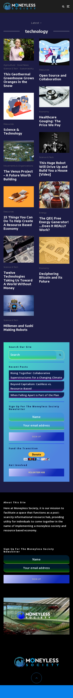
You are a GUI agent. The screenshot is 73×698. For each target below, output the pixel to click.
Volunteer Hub (36, 472)
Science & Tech (11, 68)
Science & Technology (13, 131)
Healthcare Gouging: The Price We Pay (50, 121)
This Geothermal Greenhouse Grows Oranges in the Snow (19, 79)
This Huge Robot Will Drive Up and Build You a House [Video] (53, 168)
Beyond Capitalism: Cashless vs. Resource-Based (31, 386)
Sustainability (27, 68)
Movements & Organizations (18, 165)
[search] (60, 355)
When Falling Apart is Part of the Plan (34, 395)
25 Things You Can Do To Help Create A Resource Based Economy (18, 222)
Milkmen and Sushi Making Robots (18, 327)
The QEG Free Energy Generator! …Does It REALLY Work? (54, 224)
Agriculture (9, 65)
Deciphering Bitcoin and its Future (50, 277)
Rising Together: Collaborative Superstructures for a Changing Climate (36, 375)
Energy (43, 212)
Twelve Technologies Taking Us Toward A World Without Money (18, 280)
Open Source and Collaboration (52, 77)
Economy (44, 111)
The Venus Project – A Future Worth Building (18, 175)
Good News (23, 65)
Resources (9, 124)
